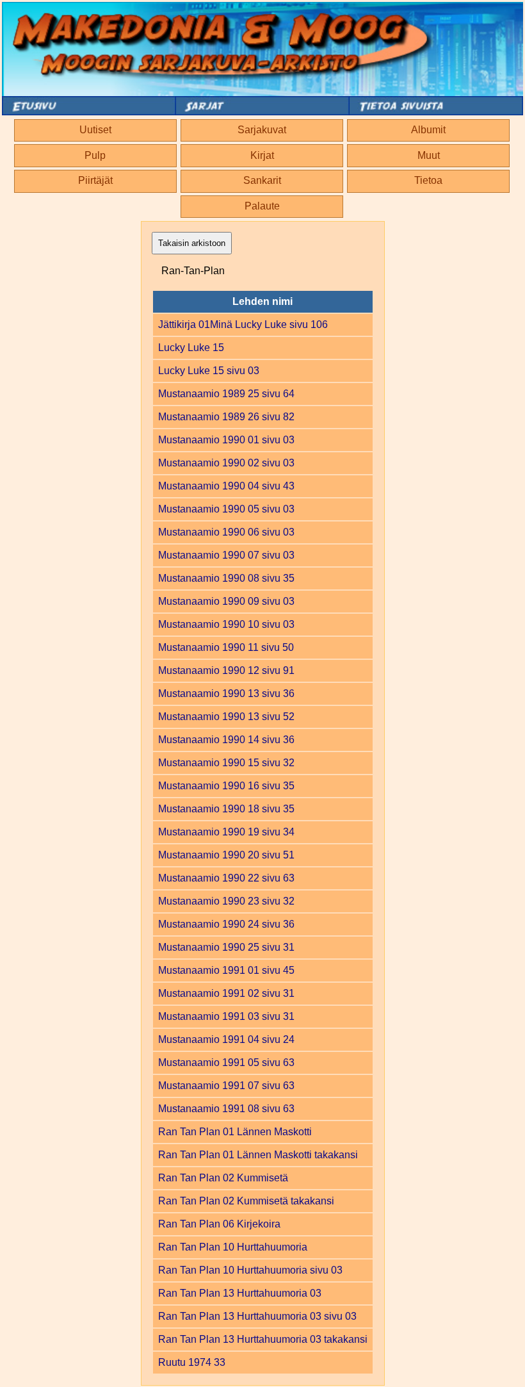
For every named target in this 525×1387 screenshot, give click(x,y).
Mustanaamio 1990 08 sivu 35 (226, 578)
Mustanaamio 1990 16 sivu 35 (226, 785)
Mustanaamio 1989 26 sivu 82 (226, 416)
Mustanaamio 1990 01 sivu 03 (226, 439)
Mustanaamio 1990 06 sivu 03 (226, 532)
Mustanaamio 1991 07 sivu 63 (226, 1085)
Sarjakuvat (262, 129)
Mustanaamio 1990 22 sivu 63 (226, 878)
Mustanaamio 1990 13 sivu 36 (226, 693)
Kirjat (262, 155)
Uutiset (95, 129)
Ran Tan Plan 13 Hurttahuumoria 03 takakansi (263, 1339)
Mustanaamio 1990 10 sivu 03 (226, 624)
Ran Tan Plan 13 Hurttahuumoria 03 (239, 1293)
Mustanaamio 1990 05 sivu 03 (226, 509)
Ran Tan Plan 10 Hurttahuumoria (232, 1247)
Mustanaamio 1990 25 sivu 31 (226, 947)
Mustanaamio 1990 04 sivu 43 (226, 485)
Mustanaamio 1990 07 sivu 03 (226, 555)
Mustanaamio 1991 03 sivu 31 (226, 1016)
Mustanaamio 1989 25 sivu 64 (226, 393)
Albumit (428, 129)
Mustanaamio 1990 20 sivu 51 (226, 854)
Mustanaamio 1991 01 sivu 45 (226, 970)
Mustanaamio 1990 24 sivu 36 (226, 924)
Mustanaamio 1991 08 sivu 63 (226, 1108)
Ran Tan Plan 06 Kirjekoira (219, 1224)
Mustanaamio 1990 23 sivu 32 (226, 901)
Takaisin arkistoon (191, 243)
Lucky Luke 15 (191, 347)
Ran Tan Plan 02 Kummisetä (223, 1177)
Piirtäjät (95, 180)
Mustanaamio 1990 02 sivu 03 (226, 462)
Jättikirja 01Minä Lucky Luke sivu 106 (243, 324)
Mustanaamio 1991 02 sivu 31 (226, 993)
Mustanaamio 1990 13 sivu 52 (226, 716)
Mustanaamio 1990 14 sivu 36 (226, 739)
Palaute (262, 206)
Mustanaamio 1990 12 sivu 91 (226, 670)
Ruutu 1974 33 (191, 1362)
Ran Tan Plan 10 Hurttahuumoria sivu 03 (250, 1270)
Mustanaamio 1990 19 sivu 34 (226, 831)
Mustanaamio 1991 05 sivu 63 (226, 1062)
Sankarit (262, 180)
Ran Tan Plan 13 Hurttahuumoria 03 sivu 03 (257, 1316)
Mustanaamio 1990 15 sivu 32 (226, 762)
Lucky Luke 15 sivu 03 (208, 370)
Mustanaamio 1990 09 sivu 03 (226, 601)
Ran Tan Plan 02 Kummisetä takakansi (246, 1200)
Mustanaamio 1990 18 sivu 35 (226, 808)
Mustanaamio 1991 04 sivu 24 (226, 1039)
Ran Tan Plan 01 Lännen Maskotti (235, 1131)
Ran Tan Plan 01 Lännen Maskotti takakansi (258, 1154)
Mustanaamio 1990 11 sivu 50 (226, 647)
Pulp (95, 155)
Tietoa (428, 180)
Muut (428, 155)
